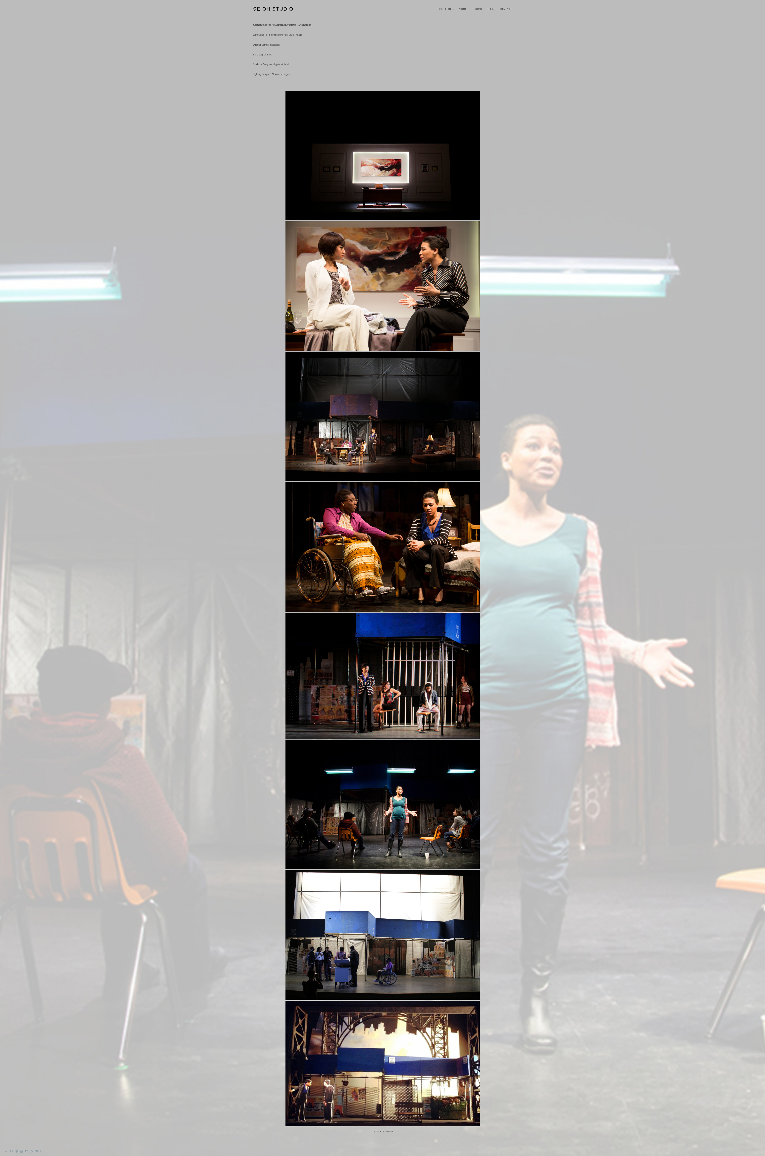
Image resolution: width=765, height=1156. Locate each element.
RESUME (477, 8)
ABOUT (463, 8)
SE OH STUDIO (273, 9)
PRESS (491, 8)
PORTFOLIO (447, 8)
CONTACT (505, 8)
